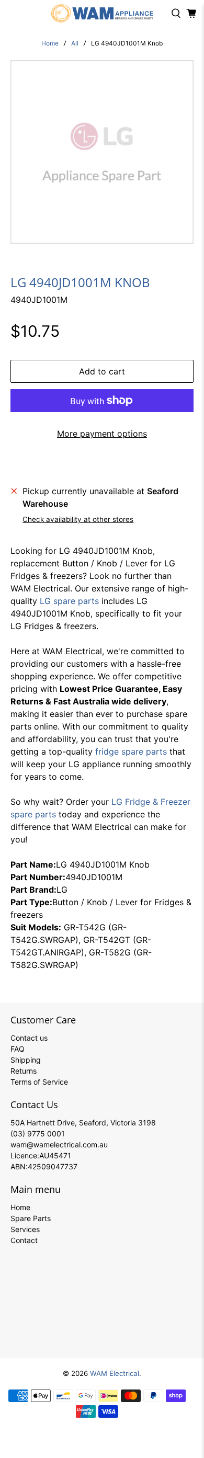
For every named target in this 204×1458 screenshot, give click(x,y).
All (74, 43)
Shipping (25, 1059)
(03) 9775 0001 (37, 1133)
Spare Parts (30, 1218)
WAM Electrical (114, 1373)
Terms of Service (39, 1081)
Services (25, 1229)
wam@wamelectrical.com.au (59, 1144)
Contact (24, 1240)
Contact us (29, 1037)
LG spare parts (69, 601)
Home (50, 43)
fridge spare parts (131, 751)
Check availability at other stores (77, 519)
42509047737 (52, 1166)
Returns (23, 1070)
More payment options (102, 433)
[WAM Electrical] (102, 13)
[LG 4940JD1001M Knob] (102, 152)
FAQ (17, 1048)
